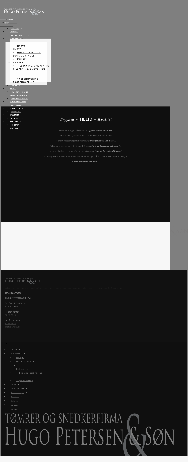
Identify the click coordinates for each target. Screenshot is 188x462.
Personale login (18, 102)
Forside (14, 32)
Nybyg (17, 49)
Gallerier (14, 115)
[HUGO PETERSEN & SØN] (24, 14)
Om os (13, 89)
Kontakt (14, 128)
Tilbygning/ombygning (29, 69)
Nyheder (14, 122)
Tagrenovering (23, 82)
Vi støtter (15, 108)
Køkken (18, 62)
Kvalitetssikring (18, 95)
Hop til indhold (6, 2)
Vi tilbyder (16, 35)
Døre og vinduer (24, 55)
